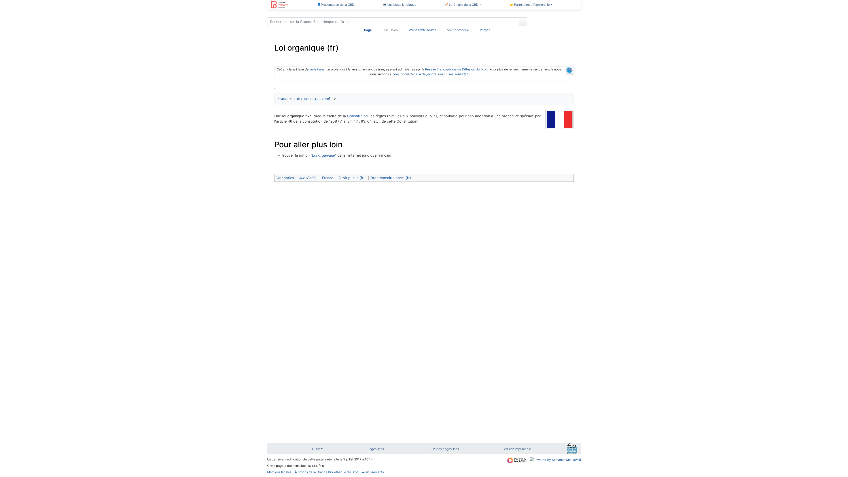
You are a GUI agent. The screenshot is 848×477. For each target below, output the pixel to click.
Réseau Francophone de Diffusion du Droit (456, 69)
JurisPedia (317, 69)
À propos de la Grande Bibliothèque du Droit (326, 472)
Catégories (285, 178)
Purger (485, 30)
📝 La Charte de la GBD (461, 4)
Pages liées (375, 449)
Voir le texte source (422, 30)
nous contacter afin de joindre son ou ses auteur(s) (430, 74)
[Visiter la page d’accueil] (280, 5)
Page (368, 30)
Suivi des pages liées (444, 449)
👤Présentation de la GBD (335, 4)
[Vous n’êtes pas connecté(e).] (555, 22)
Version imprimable (517, 449)
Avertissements (373, 472)
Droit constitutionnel (312, 98)
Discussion (390, 30)
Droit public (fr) (352, 178)
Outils (316, 449)
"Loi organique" (323, 155)
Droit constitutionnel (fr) (390, 178)
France (283, 98)
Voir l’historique (458, 30)
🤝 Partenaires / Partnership (529, 4)
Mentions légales (279, 472)
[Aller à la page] (523, 21)
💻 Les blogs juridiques (399, 4)
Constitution (357, 116)
